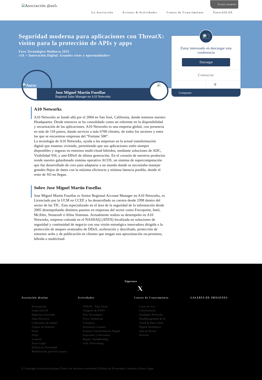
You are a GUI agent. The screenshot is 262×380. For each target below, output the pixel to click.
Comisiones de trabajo (45, 322)
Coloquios (89, 322)
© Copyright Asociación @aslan (40, 368)
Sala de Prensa (147, 331)
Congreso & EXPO (94, 310)
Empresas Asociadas (43, 314)
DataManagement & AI (152, 318)
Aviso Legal (39, 343)
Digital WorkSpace (150, 327)
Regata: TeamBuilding (95, 339)
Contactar (206, 75)
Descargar (206, 62)
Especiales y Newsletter (97, 335)
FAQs (35, 335)
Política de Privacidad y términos (118, 368)
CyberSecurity (147, 310)
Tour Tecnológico (93, 314)
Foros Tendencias (93, 318)
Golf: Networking (93, 343)
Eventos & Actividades (140, 12)
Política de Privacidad (44, 347)
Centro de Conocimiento (185, 12)
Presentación (39, 306)
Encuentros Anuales (94, 327)
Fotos (35, 331)
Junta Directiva (40, 318)
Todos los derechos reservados (79, 368)
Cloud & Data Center (151, 322)
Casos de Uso (147, 306)
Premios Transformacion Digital (101, 331)
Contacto (37, 339)
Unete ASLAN (40, 310)
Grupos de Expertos (43, 327)
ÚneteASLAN (223, 12)
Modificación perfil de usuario (49, 351)
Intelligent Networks (151, 314)
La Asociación (102, 12)
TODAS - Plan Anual (95, 306)
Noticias (144, 335)
